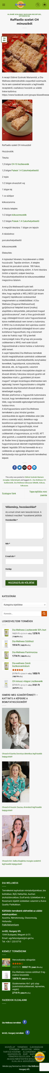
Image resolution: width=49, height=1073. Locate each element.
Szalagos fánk (9, 493)
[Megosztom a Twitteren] (19, 467)
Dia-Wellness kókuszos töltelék (26, 483)
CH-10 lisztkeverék (20, 164)
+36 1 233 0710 (13, 941)
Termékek (22, 1047)
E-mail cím (10, 556)
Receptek (27, 1049)
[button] (3, 4)
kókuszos (24, 486)
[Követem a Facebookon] (24, 1022)
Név (7, 544)
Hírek (37, 1049)
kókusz (42, 483)
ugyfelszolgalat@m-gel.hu (21, 938)
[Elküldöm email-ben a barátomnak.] (24, 467)
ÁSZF (25, 1054)
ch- (30, 480)
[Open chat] (40, 1057)
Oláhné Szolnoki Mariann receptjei (24, 14)
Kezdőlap (10, 1047)
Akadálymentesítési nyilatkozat (24, 1059)
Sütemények (24, 16)
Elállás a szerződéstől (25, 1061)
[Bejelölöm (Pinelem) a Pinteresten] (29, 467)
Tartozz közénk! (12, 1052)
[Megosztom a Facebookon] (14, 467)
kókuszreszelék (19, 215)
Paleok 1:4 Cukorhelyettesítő (25, 170)
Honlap (8, 569)
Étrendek (14, 1049)
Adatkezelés (14, 1054)
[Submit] (44, 613)
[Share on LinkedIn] (34, 467)
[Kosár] (44, 5)
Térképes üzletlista (19, 1056)
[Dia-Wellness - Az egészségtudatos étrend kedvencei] (20, 5)
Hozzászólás (11, 520)
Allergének (29, 1052)
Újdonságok (36, 1047)
